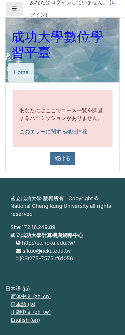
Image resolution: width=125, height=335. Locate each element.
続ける (62, 158)
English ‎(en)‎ (25, 320)
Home (21, 72)
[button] (109, 320)
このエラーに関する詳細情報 (53, 131)
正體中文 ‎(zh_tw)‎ (31, 312)
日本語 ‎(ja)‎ (17, 288)
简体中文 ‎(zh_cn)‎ (31, 296)
